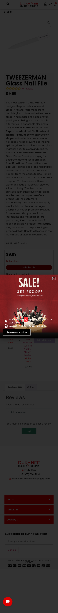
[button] (54, 279)
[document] (29, 306)
